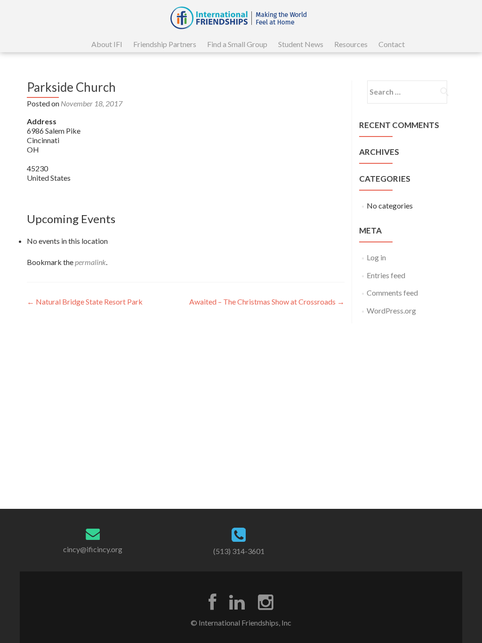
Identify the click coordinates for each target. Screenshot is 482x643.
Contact (391, 44)
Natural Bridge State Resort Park (85, 301)
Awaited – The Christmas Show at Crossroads (267, 301)
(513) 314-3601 (239, 551)
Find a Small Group (237, 44)
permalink (90, 261)
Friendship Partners (164, 44)
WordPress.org (391, 310)
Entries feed (386, 275)
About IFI (106, 44)
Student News (300, 44)
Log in (376, 257)
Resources (351, 44)
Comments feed (392, 292)
